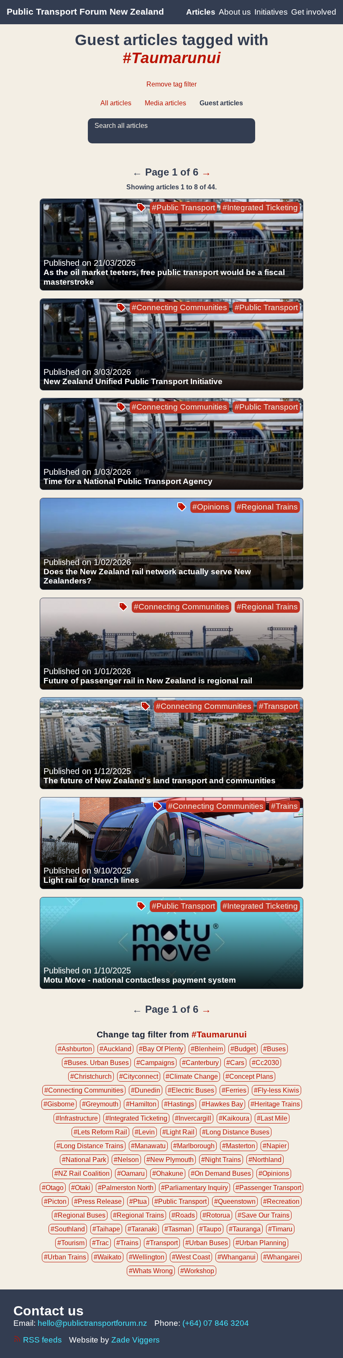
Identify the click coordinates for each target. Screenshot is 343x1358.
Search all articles (121, 125)
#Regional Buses (79, 1215)
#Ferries (234, 1090)
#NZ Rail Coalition (82, 1173)
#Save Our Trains (263, 1215)
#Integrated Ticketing (260, 207)
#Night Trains (221, 1159)
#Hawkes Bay (222, 1104)
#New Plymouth (170, 1159)
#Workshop (197, 1270)
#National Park (84, 1159)
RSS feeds (42, 1339)
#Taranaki (142, 1229)
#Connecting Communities (179, 307)
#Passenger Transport (268, 1187)
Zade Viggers (135, 1339)
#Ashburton (75, 1048)
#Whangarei (281, 1257)
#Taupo (210, 1229)
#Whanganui (237, 1257)
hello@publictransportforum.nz (92, 1323)
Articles (200, 12)
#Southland (68, 1229)
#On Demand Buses (221, 1173)
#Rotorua (216, 1215)
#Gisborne (59, 1104)
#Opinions (210, 506)
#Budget (243, 1048)
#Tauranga (245, 1229)
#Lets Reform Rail (100, 1132)
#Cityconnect (138, 1076)
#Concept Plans (249, 1076)
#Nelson (126, 1159)
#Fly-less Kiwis (276, 1090)
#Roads (183, 1215)
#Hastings (179, 1104)
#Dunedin (145, 1090)
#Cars (235, 1062)
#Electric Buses (191, 1090)
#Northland (265, 1159)
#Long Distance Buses (235, 1132)
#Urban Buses (206, 1242)
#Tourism (70, 1242)
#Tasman (178, 1229)
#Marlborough (194, 1145)
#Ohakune (167, 1173)
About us (235, 12)
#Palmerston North (126, 1187)
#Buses (274, 1048)
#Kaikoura (234, 1118)
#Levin (145, 1132)
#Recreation (281, 1201)
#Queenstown (235, 1201)
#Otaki (80, 1187)
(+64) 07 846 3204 (215, 1323)
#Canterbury (200, 1062)
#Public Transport (183, 207)
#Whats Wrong (151, 1270)
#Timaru (280, 1229)
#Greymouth (100, 1104)
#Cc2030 (265, 1062)
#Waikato (107, 1257)
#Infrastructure (77, 1118)
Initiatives (271, 12)
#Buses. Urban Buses (96, 1062)
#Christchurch (91, 1076)
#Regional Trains (267, 506)
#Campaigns (155, 1062)
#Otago (53, 1187)
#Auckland (115, 1048)
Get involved (313, 12)
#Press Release (98, 1201)
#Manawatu (148, 1145)
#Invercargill (193, 1118)
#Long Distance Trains (89, 1145)
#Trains (284, 806)
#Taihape (106, 1229)
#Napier (275, 1145)
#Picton (55, 1201)
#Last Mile (272, 1118)
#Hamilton (141, 1104)
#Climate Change (192, 1076)
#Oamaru (131, 1173)
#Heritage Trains (275, 1104)
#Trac (100, 1242)
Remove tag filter (171, 84)
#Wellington (146, 1257)
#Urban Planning (260, 1242)
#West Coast (191, 1257)
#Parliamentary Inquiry (194, 1187)
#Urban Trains (65, 1257)
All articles (115, 103)
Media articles (165, 103)
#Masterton (238, 1145)
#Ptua (138, 1201)
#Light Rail (178, 1132)
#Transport (278, 706)
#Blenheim (207, 1048)
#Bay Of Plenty (161, 1048)
